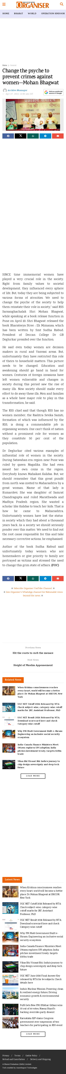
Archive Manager (17, 90)
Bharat (18, 14)
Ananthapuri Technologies (26, 1068)
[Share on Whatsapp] (33, 136)
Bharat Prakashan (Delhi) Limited (17, 1064)
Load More (33, 776)
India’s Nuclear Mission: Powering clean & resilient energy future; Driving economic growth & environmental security (41, 994)
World (32, 14)
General (13, 65)
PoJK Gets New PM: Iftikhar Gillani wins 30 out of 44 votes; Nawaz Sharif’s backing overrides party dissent (41, 1009)
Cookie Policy (31, 1055)
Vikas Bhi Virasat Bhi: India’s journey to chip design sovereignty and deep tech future (39, 765)
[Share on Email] (58, 136)
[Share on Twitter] (20, 136)
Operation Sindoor (53, 14)
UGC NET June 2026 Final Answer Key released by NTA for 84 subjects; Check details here (40, 979)
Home (5, 14)
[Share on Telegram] (45, 136)
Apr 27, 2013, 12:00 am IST (19, 94)
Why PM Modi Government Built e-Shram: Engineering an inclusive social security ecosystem (40, 735)
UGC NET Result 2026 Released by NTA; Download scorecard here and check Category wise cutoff (39, 721)
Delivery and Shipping (40, 1059)
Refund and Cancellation (13, 1059)
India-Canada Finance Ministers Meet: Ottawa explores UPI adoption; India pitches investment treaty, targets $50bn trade (39, 749)
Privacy (5, 1055)
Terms (17, 1055)
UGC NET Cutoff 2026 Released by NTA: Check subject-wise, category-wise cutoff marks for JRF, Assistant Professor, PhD (40, 707)
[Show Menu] (3, 5)
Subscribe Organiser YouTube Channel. (33, 588)
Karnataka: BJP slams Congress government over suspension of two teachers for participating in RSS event (41, 1022)
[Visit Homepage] (32, 5)
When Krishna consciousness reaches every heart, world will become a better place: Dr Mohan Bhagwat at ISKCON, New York (40, 692)
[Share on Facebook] (8, 136)
